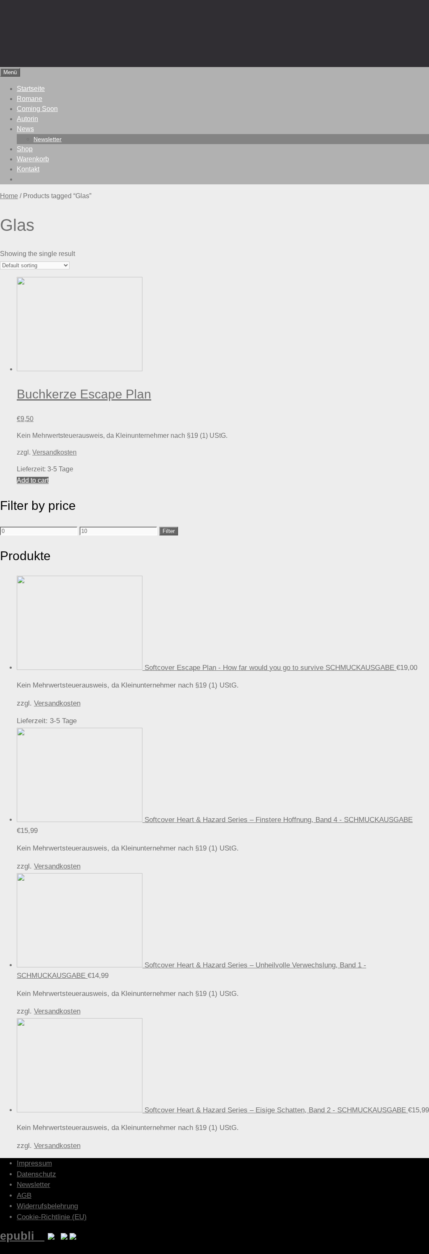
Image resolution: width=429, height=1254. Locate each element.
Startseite (31, 88)
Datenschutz (36, 1174)
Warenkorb (33, 159)
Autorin (27, 118)
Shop (25, 149)
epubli (22, 1235)
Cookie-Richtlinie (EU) (52, 1217)
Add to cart (33, 480)
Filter (169, 531)
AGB (24, 1196)
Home (9, 195)
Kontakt (28, 169)
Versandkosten (54, 452)
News (25, 128)
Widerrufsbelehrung (47, 1206)
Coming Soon (37, 108)
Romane (29, 98)
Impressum (34, 1163)
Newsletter (48, 139)
